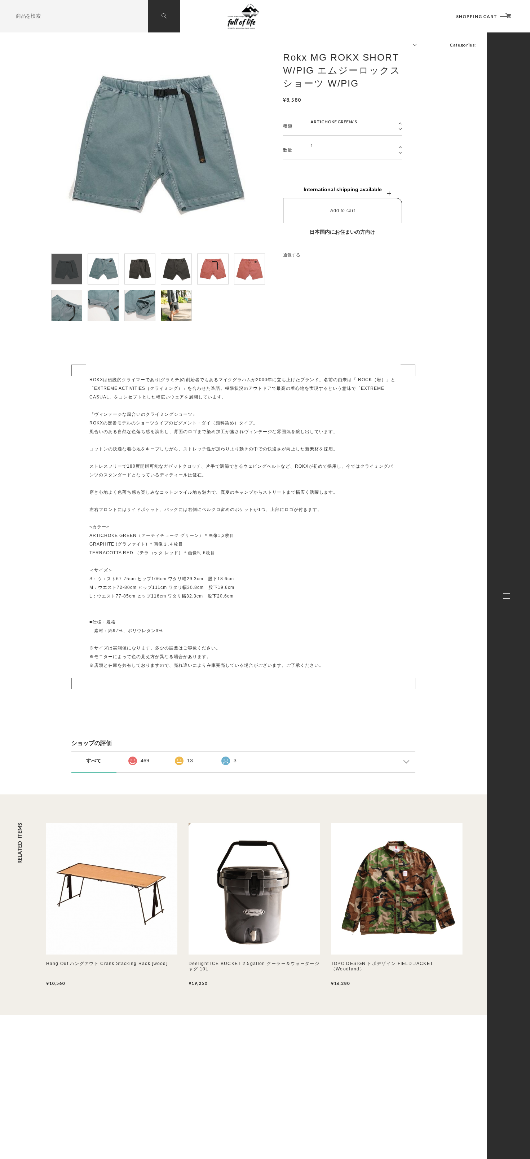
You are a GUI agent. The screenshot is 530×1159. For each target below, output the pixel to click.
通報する (291, 254)
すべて (93, 760)
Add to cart (342, 210)
